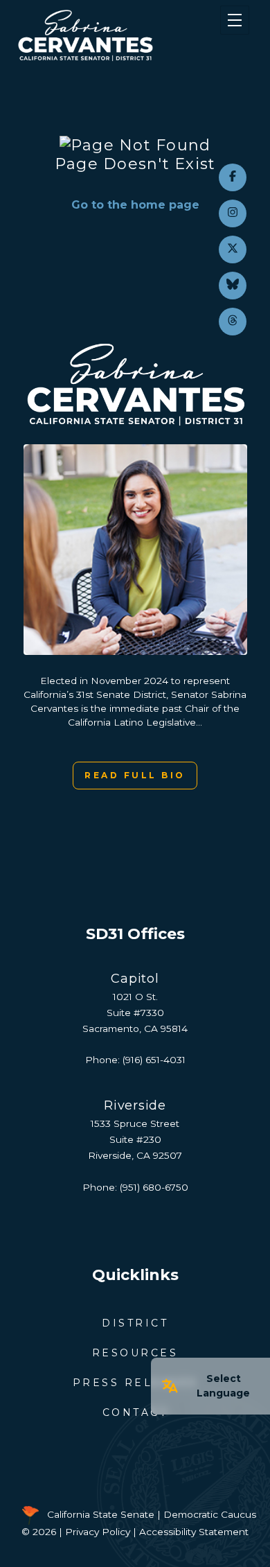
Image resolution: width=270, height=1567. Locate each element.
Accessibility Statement (194, 1531)
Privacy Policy (97, 1531)
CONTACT (135, 1412)
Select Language (223, 1385)
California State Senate (100, 1514)
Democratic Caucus (209, 1514)
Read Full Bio (135, 775)
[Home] (115, 35)
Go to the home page (135, 204)
